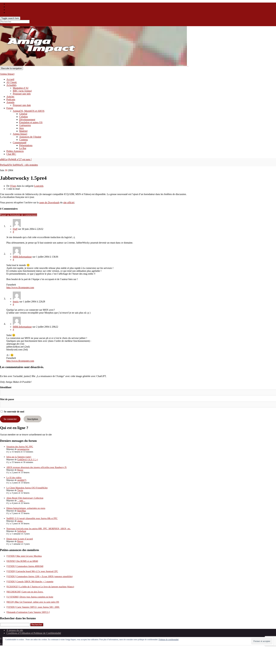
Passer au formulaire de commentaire (18, 215)
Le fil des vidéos (13, 477)
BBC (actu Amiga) (22, 90)
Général (23, 113)
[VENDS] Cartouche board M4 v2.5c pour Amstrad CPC (32, 571)
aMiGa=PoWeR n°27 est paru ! (16, 159)
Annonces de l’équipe (30, 136)
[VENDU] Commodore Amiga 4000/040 (24, 566)
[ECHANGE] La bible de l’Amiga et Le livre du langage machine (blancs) (40, 586)
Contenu (23, 139)
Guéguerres (25, 125)
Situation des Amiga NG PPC (19, 446)
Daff (15, 229)
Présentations (25, 145)
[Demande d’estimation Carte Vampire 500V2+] (28, 612)
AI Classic (11, 82)
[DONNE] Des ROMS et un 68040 (22, 561)
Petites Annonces (15, 151)
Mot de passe (7, 399)
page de (49, 202)
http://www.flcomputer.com (20, 287)
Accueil (10, 79)
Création (23, 116)
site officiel (68, 202)
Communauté (19, 142)
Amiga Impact (7, 74)
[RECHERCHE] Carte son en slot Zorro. (24, 592)
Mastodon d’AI (20, 88)
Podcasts (10, 99)
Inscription (32, 419)
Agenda (10, 102)
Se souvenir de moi (13, 411)
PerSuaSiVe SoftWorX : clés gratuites (19, 164)
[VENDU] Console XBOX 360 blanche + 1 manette (29, 581)
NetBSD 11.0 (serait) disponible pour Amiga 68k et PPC (31, 518)
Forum (9, 108)
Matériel (23, 131)
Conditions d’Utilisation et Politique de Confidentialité (33, 633)
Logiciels (38, 186)
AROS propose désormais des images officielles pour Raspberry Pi (36, 467)
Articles (10, 96)
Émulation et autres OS (30, 122)
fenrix (16, 301)
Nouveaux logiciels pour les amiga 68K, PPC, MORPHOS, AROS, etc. (38, 528)
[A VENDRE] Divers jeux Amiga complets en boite (29, 597)
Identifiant (5, 387)
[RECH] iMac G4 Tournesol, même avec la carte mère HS (32, 602)
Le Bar (22, 148)
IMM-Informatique (22, 256)
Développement (27, 119)
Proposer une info (22, 93)
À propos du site (14, 630)
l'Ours (13, 186)
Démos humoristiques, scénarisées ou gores (25, 508)
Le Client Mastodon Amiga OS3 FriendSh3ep (27, 488)
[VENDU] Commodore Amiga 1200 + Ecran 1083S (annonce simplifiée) (39, 576)
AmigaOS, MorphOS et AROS (28, 111)
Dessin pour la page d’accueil (19, 539)
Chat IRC (11, 154)
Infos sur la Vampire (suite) (18, 457)
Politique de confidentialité (169, 639)
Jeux (21, 128)
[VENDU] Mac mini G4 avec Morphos (24, 556)
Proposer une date (22, 105)
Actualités (11, 85)
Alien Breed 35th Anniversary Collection (24, 498)
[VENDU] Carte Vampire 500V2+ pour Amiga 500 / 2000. (33, 607)
